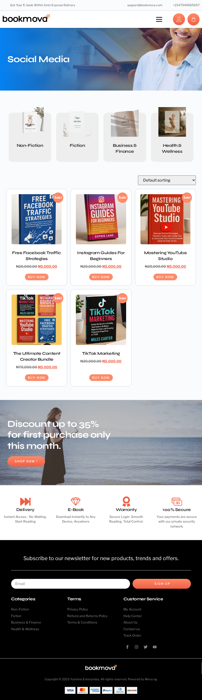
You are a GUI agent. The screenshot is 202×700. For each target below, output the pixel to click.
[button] (159, 19)
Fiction (77, 145)
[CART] (193, 19)
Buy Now (37, 277)
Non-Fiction (30, 145)
